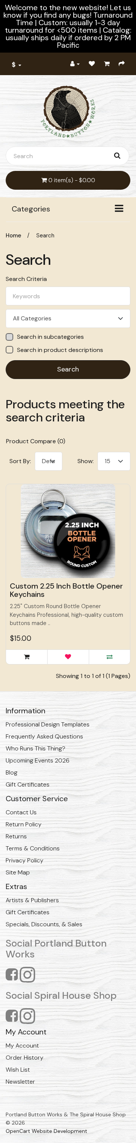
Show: (85, 461)
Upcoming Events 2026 (38, 760)
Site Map (18, 872)
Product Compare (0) (35, 441)
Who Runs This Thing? (35, 748)
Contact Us (21, 812)
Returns (16, 836)
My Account (22, 1045)
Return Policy (24, 824)
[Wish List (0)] (92, 64)
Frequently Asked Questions (44, 736)
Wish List (18, 1070)
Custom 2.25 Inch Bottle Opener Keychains (66, 590)
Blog (11, 772)
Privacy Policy (24, 860)
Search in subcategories (50, 337)
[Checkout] (122, 64)
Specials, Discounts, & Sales (44, 924)
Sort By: (20, 461)
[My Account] (75, 64)
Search (45, 235)
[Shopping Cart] (107, 64)
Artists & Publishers (32, 900)
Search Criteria (26, 279)
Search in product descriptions (60, 350)
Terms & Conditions (33, 848)
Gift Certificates (27, 784)
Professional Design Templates (48, 724)
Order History (24, 1057)
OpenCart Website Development (46, 1131)
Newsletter (20, 1082)
